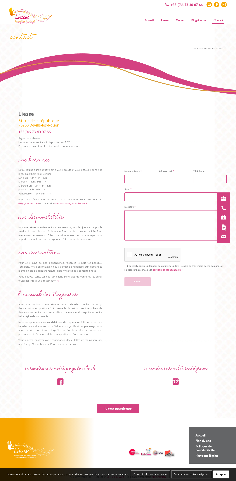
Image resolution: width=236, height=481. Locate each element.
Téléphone (198, 171)
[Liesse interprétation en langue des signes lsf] (30, 15)
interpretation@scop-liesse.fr (70, 203)
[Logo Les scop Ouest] (134, 452)
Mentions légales (207, 455)
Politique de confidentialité (205, 448)
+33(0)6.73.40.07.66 (28, 203)
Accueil (201, 435)
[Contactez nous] (223, 236)
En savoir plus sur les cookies (150, 474)
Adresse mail (166, 171)
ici (58, 280)
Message (130, 206)
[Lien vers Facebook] (216, 4)
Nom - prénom (133, 171)
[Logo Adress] (170, 454)
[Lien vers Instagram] (224, 4)
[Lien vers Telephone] (185, 4)
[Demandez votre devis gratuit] (223, 227)
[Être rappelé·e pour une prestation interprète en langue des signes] (223, 208)
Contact (21, 38)
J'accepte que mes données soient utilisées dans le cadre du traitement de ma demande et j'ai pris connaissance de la (173, 267)
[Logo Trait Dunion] (146, 452)
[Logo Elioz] (158, 453)
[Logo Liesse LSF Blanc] (30, 449)
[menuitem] (149, 20)
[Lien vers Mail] (209, 4)
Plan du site (203, 440)
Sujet (128, 189)
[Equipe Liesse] (223, 198)
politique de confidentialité (167, 269)
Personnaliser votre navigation (191, 474)
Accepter (221, 474)
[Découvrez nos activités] (223, 217)
